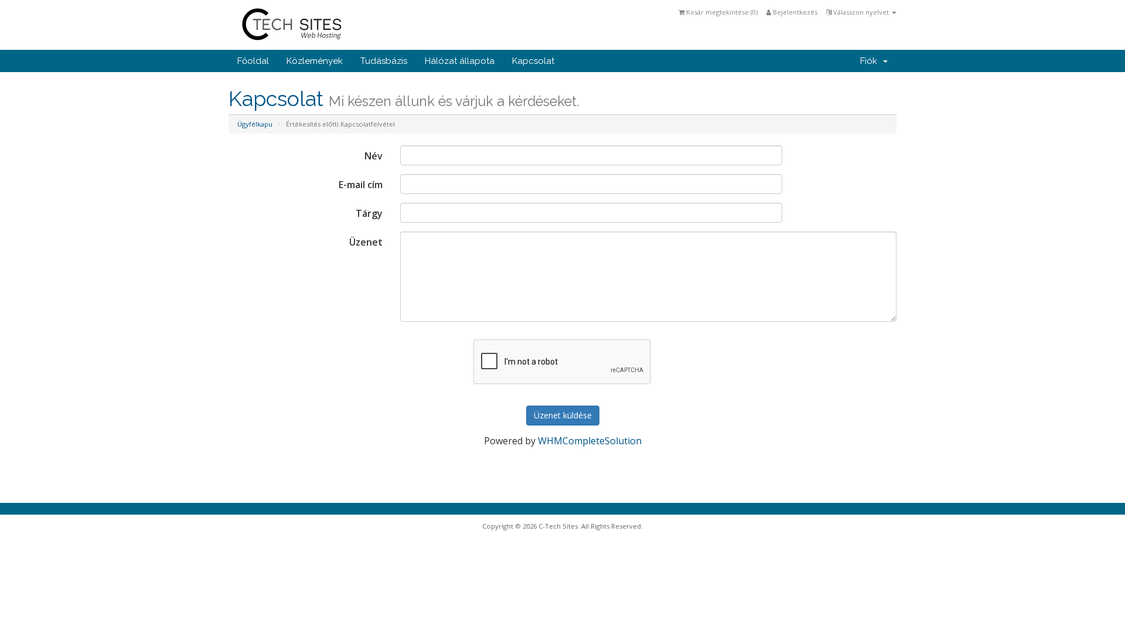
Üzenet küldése (563, 415)
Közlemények (315, 61)
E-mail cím (361, 184)
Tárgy (369, 213)
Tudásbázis (383, 61)
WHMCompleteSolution (590, 440)
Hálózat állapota (460, 61)
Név (373, 155)
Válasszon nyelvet (861, 12)
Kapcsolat (533, 61)
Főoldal (253, 61)
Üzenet (366, 242)
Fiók (871, 61)
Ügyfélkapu (254, 124)
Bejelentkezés (794, 12)
